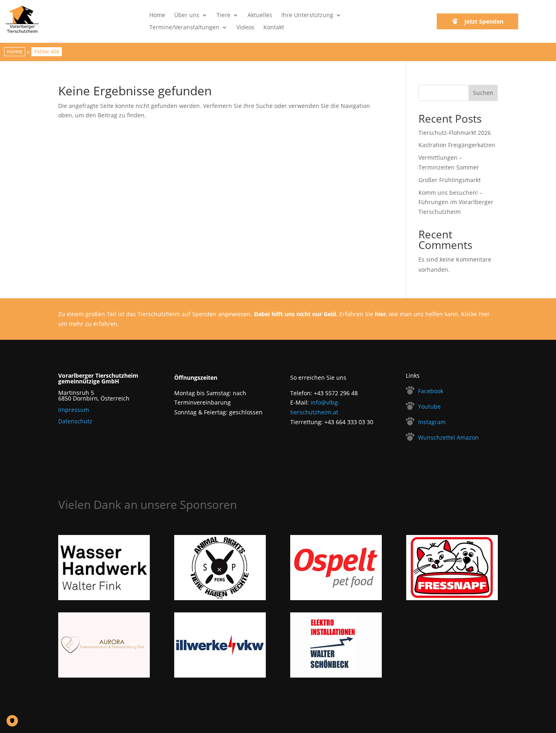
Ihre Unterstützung (307, 15)
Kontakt (273, 27)
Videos (245, 27)
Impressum (73, 410)
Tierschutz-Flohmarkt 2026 (454, 132)
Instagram (432, 422)
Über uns (186, 15)
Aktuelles (259, 15)
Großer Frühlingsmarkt (449, 180)
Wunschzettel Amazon (448, 437)
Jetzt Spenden (483, 21)
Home (157, 15)
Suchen (483, 93)
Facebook (430, 391)
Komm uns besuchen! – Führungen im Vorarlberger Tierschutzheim (455, 202)
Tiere (223, 15)
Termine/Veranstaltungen (184, 27)
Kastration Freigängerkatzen (456, 145)
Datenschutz (75, 421)
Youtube (429, 406)
